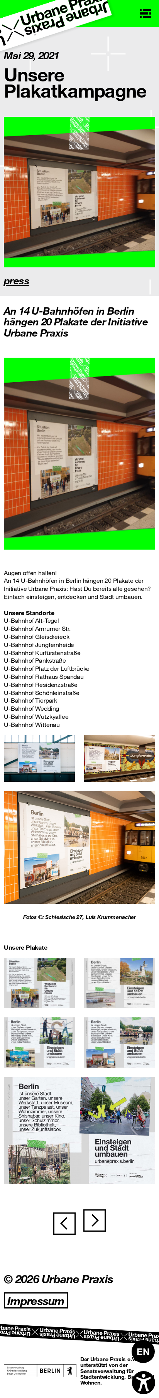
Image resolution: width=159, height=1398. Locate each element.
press (16, 280)
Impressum (35, 1300)
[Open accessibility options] (143, 1382)
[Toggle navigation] (145, 13)
